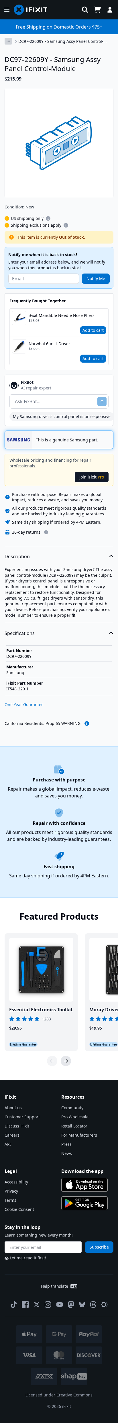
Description (17, 556)
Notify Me (95, 278)
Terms (10, 1200)
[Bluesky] (82, 1305)
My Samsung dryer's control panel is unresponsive (62, 416)
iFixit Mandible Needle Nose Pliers (62, 315)
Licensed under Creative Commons (59, 1395)
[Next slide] (66, 1061)
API (8, 1144)
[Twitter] (36, 1304)
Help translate (54, 1286)
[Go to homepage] (33, 10)
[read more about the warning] (87, 723)
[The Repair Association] (104, 1304)
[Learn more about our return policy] (46, 532)
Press (66, 1144)
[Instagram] (48, 1304)
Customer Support (22, 1116)
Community (72, 1107)
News (66, 1153)
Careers (12, 1135)
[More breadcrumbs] (8, 41)
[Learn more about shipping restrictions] (48, 218)
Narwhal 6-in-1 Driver (49, 343)
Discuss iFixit (17, 1126)
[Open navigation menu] (7, 9)
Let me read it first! (28, 1258)
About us (13, 1107)
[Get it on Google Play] (84, 1203)
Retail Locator (74, 1126)
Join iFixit (91, 477)
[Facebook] (25, 1304)
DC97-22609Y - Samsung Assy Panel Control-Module (60, 41)
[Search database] (85, 9)
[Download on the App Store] (84, 1185)
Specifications (20, 633)
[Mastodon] (71, 1304)
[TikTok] (13, 1304)
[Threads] (93, 1304)
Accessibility (16, 1182)
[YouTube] (59, 1304)
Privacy (11, 1191)
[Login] (110, 9)
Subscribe (99, 1247)
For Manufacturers (79, 1135)
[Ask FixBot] (102, 401)
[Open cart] (97, 9)
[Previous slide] (52, 1061)
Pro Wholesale (74, 1116)
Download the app (82, 1171)
